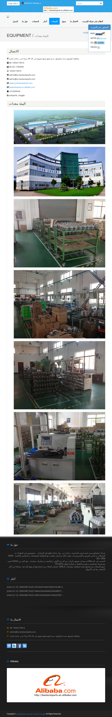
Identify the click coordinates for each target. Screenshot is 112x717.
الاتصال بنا (74, 21)
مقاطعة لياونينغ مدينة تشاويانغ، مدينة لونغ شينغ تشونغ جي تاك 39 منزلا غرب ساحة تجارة (45, 636)
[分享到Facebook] (19, 646)
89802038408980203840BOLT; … (35, 591)
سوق (64, 21)
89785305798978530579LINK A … (36, 587)
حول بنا (25, 21)
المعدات (54, 21)
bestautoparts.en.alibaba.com (22, 87)
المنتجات (35, 21)
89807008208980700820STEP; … (35, 595)
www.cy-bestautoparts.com (21, 83)
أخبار (45, 21)
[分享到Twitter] (14, 646)
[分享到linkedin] (24, 646)
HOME (86, 32)
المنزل (15, 21)
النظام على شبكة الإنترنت (92, 21)
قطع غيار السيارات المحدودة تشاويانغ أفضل (31, 714)
